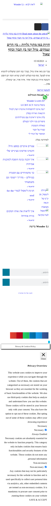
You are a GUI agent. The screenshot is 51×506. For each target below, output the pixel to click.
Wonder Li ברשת (38, 226)
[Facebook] (44, 26)
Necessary (39, 430)
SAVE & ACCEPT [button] (38, 500)
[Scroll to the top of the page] (49, 342)
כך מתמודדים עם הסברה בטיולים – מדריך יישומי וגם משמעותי (20, 177)
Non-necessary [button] (40, 463)
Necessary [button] (42, 426)
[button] (25, 19)
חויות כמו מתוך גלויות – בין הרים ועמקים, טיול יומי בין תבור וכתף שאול (28, 49)
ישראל (41, 65)
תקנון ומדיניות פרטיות (25, 293)
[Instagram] (37, 26)
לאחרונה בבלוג (42, 140)
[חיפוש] (6, 272)
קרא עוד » (30, 155)
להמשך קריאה (42, 90)
